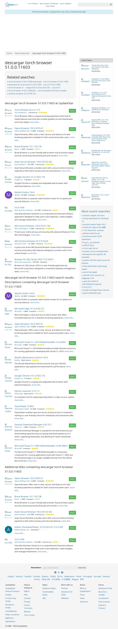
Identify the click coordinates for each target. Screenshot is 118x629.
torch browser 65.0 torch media (52, 90)
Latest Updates (65, 3)
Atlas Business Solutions (24, 210)
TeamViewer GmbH (22, 409)
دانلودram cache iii (90, 281)
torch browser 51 (16, 87)
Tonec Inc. (18, 427)
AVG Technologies (21, 228)
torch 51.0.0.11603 (52, 84)
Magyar (75, 579)
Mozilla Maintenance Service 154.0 (31, 357)
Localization (103, 598)
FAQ (26, 594)
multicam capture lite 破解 (94, 227)
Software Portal (105, 588)
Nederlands (69, 576)
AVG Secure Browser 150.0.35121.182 (32, 225)
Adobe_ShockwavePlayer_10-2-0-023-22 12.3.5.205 (39, 527)
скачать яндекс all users (94, 215)
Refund (27, 611)
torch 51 (56, 87)
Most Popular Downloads (49, 3)
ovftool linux (88, 245)
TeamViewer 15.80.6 (24, 406)
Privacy (27, 601)
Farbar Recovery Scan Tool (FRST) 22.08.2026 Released (100, 67)
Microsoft (18, 311)
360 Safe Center (21, 244)
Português (87, 576)
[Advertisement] (59, 32)
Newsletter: (36, 567)
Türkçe (37, 579)
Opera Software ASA (22, 131)
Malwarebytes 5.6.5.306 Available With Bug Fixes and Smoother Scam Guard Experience (101, 137)
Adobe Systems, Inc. (22, 530)
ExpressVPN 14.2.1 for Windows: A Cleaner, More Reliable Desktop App (100, 122)
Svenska (106, 576)
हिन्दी (82, 579)
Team (82, 598)
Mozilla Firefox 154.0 (24, 192)
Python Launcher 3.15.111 (27, 391)
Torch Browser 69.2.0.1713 (27, 109)
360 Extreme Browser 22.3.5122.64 (31, 241)
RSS (44, 598)
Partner (64, 588)
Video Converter (12, 614)
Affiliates (65, 598)
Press (82, 594)
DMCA (26, 591)
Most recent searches (96, 211)
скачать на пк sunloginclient (95, 251)
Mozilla (17, 195)
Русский (97, 576)
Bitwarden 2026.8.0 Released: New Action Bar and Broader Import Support (101, 165)
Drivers (8, 594)
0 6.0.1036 (19, 207)
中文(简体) (56, 579)
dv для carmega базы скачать (96, 290)
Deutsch (19, 576)
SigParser (9, 618)
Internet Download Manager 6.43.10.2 (33, 424)
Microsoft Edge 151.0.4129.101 (29, 308)
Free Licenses (104, 601)
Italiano (45, 576)
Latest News (50, 6)
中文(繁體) (66, 579)
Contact (27, 598)
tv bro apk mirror (90, 248)
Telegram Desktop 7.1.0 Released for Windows (101, 109)
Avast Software (20, 164)
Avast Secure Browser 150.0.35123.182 (33, 161)
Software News (49, 588)
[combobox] (93, 5)
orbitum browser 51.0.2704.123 (22, 93)
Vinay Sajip (19, 393)
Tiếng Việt (45, 579)
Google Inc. (19, 180)
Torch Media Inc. (21, 112)
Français (36, 576)
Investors (84, 601)
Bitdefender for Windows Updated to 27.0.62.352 (101, 151)
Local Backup (11, 611)
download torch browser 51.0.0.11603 (25, 84)
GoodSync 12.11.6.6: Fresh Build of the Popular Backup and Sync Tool (101, 95)
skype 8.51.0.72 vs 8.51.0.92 (38, 87)
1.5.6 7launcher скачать (93, 230)
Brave (17, 149)
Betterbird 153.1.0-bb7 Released (100, 196)
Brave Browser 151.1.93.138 (28, 146)
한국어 (60, 576)
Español (28, 576)
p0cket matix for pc (91, 233)
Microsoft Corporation (23, 262)
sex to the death (90, 272)
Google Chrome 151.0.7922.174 (30, 177)
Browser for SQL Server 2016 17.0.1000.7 (34, 259)
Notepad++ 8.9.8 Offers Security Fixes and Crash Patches (101, 81)
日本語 (53, 576)
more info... (35, 122)
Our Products (33, 3)
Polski (78, 576)
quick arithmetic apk (92, 293)
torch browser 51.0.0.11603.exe (22, 90)
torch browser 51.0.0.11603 (56, 81)
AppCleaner (10, 621)
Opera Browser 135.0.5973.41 (29, 128)
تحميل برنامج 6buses (91, 242)
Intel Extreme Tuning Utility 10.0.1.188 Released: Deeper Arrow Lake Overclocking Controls (101, 181)
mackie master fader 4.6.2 (94, 224)
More (72, 111)
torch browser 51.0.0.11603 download (25, 81)
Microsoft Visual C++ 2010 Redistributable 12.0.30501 (40, 342)
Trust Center (29, 615)
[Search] (111, 5)
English (11, 576)
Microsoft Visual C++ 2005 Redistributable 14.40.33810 (41, 445)
